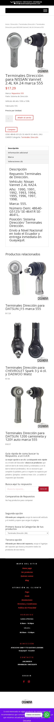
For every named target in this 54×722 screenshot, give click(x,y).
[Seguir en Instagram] (29, 682)
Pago (27, 592)
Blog (27, 580)
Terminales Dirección (27, 24)
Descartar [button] (27, 720)
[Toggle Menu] (45, 11)
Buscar (43, 489)
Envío (27, 596)
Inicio (7, 24)
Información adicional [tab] (18, 152)
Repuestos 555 (18, 93)
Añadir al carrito (24, 117)
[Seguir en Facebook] (24, 682)
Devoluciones (27, 600)
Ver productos (27, 572)
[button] (44, 34)
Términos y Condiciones (27, 604)
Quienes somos (27, 576)
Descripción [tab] (13, 148)
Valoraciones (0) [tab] (15, 161)
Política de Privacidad (27, 608)
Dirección (14, 24)
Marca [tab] (11, 157)
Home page (27, 568)
